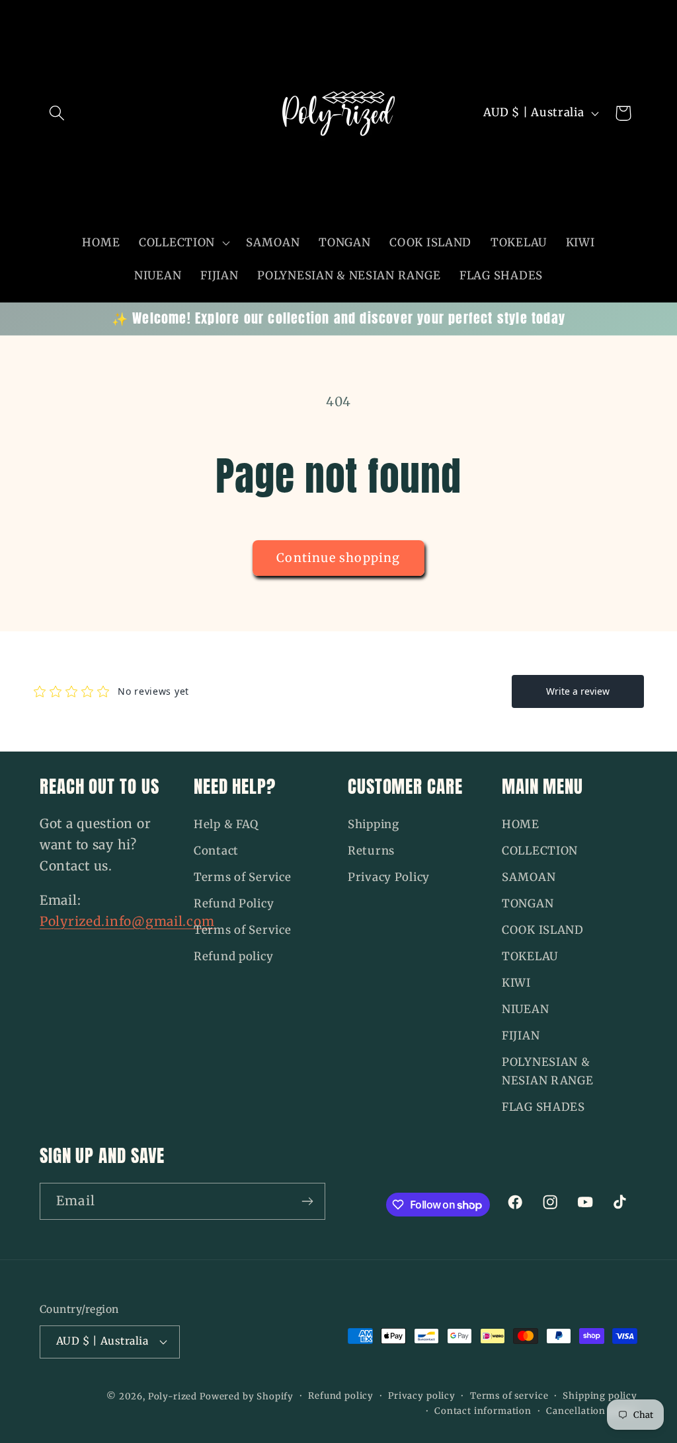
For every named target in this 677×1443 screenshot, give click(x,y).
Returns (371, 850)
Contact (216, 850)
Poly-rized (174, 1396)
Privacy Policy (389, 877)
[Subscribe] (307, 1201)
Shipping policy (600, 1395)
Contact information (483, 1411)
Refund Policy (234, 903)
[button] (57, 113)
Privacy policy (422, 1395)
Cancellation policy (591, 1411)
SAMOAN (528, 877)
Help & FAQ (226, 824)
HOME (520, 824)
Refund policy (233, 956)
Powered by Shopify (247, 1396)
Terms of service (509, 1395)
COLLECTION (540, 850)
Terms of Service (243, 877)
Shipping (373, 824)
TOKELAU (530, 956)
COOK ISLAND (543, 930)
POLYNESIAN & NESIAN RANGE (548, 1071)
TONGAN (527, 903)
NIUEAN (525, 1009)
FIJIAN (520, 1035)
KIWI (516, 982)
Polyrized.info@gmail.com (127, 921)
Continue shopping (338, 557)
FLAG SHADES (543, 1107)
